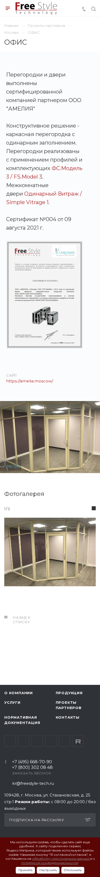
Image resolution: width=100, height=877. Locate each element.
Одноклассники (51, 741)
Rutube (78, 741)
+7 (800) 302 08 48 (32, 767)
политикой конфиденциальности (49, 863)
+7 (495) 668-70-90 (32, 762)
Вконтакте (10, 741)
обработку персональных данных (61, 859)
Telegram (23, 741)
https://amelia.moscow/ (29, 380)
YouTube (37, 741)
